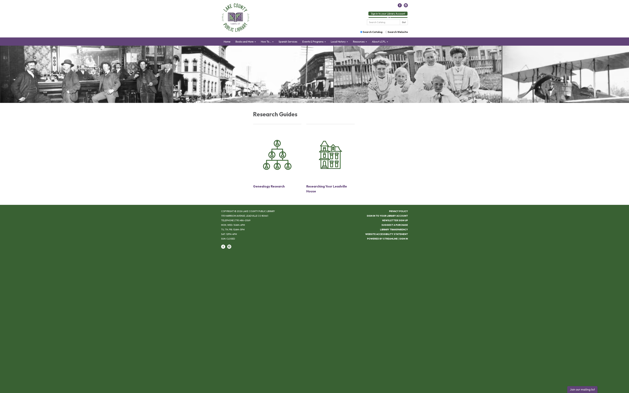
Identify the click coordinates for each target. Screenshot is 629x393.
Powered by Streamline (382, 238)
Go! (404, 22)
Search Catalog (372, 32)
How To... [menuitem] (266, 41)
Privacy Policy (398, 211)
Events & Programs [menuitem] (313, 41)
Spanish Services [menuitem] (287, 41)
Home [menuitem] (227, 41)
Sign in (403, 238)
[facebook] (400, 6)
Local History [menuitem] (338, 41)
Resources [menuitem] (359, 41)
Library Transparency (394, 229)
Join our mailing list (582, 389)
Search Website (398, 32)
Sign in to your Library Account (388, 13)
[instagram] (406, 6)
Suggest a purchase (394, 224)
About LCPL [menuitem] (379, 41)
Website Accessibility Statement (386, 234)
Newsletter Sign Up (395, 220)
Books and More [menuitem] (244, 41)
